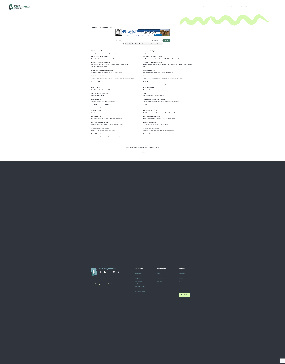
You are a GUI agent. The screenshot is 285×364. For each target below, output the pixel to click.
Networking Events (138, 273)
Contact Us (157, 147)
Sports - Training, (105, 136)
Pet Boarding (119, 118)
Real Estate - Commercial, (107, 124)
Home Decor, (112, 89)
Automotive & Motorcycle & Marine (152, 56)
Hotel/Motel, (98, 101)
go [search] (167, 40)
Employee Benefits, (157, 64)
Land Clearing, (157, 53)
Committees (181, 278)
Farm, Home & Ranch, (148, 53)
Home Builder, (105, 72)
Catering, (106, 130)
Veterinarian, (112, 118)
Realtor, (99, 124)
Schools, (145, 72)
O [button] (145, 43)
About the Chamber (182, 271)
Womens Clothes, (160, 130)
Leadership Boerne (138, 278)
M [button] (142, 43)
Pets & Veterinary (96, 116)
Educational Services (149, 70)
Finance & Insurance (149, 76)
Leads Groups (137, 276)
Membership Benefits (182, 273)
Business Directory (129, 147)
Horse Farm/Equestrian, (166, 53)
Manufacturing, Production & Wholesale (154, 99)
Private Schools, (151, 72)
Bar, (110, 130)
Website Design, (166, 64)
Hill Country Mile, (152, 130)
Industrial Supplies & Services (99, 93)
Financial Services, (156, 78)
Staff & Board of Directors (183, 276)
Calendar (218, 7)
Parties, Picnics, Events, (114, 58)
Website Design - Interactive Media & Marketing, (181, 64)
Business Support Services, (112, 64)
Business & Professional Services (100, 62)
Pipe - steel (101, 95)
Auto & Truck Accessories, (168, 58)
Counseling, (93, 107)
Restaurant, (93, 130)
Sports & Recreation (96, 134)
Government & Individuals (98, 81)
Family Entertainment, (124, 78)
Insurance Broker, (147, 78)
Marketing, (93, 53)
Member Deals (159, 281)
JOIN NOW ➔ (184, 295)
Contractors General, (114, 72)
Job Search (158, 273)
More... (123, 53)
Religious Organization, (153, 124)
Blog (179, 281)
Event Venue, (98, 58)
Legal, (144, 95)
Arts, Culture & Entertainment (99, 56)
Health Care (146, 81)
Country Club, (125, 136)
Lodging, (93, 101)
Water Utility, (159, 118)
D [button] (129, 43)
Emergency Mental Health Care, (118, 107)
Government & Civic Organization (99, 84)
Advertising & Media (96, 51)
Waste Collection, (151, 118)
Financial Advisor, (174, 78)
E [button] (131, 43)
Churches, (145, 124)
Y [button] (160, 43)
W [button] (157, 43)
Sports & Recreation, (96, 136)
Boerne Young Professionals (140, 291)
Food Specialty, (100, 130)
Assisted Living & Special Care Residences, (169, 84)
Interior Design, (119, 89)
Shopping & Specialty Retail (151, 128)
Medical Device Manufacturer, (157, 101)
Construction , (94, 72)
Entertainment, (105, 58)
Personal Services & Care (150, 110)
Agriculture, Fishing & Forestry (151, 51)
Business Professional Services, (98, 64)
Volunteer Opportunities (161, 271)
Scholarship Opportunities (161, 276)
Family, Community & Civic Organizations (102, 76)
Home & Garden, (95, 89)
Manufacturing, (146, 101)
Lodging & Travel (96, 99)
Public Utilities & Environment (151, 116)
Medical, (151, 84)
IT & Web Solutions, (147, 64)
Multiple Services (147, 105)
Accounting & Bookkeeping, (97, 66)
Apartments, (117, 124)
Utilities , (145, 118)
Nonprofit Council (96, 110)
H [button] (135, 43)
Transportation (147, 134)
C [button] (128, 43)
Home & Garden (95, 87)
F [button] (132, 43)
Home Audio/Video (147, 89)
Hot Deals (145, 147)
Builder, (99, 72)
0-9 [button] (123, 43)
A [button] (125, 43)
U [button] (154, 43)
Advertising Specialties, (101, 53)
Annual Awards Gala (138, 281)
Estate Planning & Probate (157, 95)
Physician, (156, 84)
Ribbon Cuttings (137, 271)
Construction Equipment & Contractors (102, 70)
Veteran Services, (95, 78)
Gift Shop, (167, 130)
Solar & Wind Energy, (167, 118)
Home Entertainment (148, 87)
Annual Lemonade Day (139, 288)
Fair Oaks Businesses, (148, 107)
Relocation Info (159, 278)
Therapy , (99, 107)
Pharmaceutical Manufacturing (172, 101)
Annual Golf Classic (138, 283)
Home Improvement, (104, 89)
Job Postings (151, 147)
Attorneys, (148, 95)
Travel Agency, (108, 101)
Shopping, (145, 130)
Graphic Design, (117, 53)
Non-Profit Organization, (113, 78)
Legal (144, 93)
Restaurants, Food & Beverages (100, 128)
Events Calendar (138, 147)
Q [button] (148, 43)
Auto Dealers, (158, 58)
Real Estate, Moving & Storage (99, 122)
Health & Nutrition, (147, 112)
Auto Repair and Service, (149, 58)
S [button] (151, 43)
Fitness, (154, 112)
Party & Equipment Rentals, (171, 112)
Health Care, (146, 84)
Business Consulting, (124, 64)
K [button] (139, 43)
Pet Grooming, (105, 118)
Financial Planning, (165, 78)
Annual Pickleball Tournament (140, 286)
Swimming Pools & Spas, (115, 136)
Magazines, (110, 53)
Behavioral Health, (106, 107)
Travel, (103, 101)
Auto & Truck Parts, (179, 58)
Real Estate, (94, 124)
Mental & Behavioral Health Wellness (101, 105)
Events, (92, 58)
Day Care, (157, 72)
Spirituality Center (163, 124)
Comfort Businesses (158, 107)
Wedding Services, (160, 112)
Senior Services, (103, 78)
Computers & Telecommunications (152, 62)
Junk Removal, (94, 95)
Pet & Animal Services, (96, 118)
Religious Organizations (149, 122)
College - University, (165, 72)
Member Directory (231, 7)
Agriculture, (175, 53)
